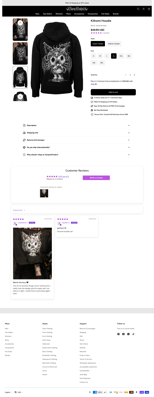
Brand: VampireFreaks (99, 26)
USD (19, 392)
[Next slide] (20, 96)
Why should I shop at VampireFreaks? (42, 155)
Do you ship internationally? (38, 147)
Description (31, 125)
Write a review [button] (96, 178)
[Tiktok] (133, 334)
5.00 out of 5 (63, 176)
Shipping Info (32, 133)
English (7, 392)
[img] (18, 219)
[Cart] (149, 8)
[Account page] (143, 8)
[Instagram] (118, 334)
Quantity (94, 75)
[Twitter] (128, 334)
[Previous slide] (20, 23)
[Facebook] (123, 334)
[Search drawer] (138, 8)
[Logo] (77, 8)
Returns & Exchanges (35, 140)
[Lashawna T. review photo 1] (32, 253)
